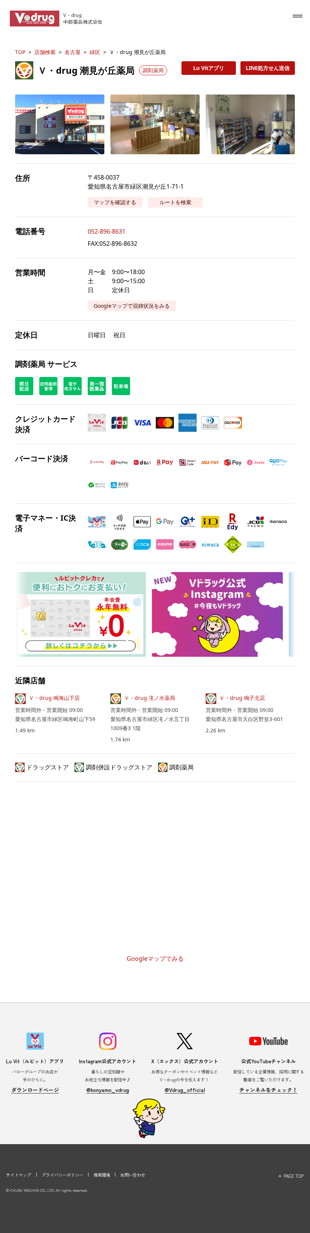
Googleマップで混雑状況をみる (132, 305)
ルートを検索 (175, 202)
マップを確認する (115, 202)
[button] (59, 124)
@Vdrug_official (184, 1089)
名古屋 (73, 52)
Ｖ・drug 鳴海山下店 (54, 697)
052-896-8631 (107, 231)
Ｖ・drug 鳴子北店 (242, 697)
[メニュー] (297, 16)
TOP (20, 52)
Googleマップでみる (155, 958)
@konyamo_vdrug (107, 1089)
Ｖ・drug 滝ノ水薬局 (149, 697)
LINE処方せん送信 (268, 67)
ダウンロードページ (35, 1089)
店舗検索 (45, 52)
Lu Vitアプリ (208, 67)
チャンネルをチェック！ (268, 1089)
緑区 (95, 52)
